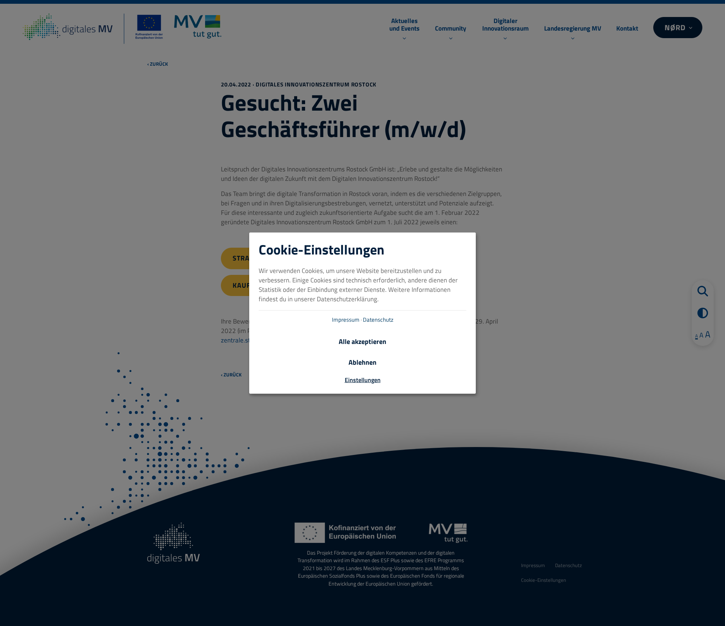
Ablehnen (362, 362)
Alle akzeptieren (362, 341)
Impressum (345, 319)
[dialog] (362, 313)
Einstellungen (363, 379)
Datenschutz (378, 319)
